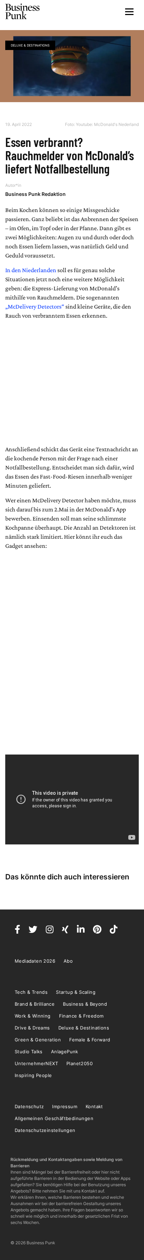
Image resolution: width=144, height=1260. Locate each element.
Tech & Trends (31, 992)
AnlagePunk (64, 1051)
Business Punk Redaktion (35, 194)
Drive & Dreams (32, 1028)
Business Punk (22, 11)
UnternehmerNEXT (36, 1063)
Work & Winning (33, 1016)
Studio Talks (29, 1051)
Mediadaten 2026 (35, 961)
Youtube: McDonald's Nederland (107, 124)
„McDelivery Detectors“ (34, 306)
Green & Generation (38, 1039)
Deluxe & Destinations (30, 45)
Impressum (64, 1106)
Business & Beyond (85, 1004)
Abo (68, 961)
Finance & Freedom (81, 1016)
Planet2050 (79, 1063)
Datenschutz (29, 1106)
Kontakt (94, 1106)
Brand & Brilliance (35, 1004)
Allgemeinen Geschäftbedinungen (54, 1118)
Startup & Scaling (75, 992)
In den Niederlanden (30, 270)
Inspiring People (33, 1075)
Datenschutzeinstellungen (45, 1130)
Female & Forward (89, 1039)
